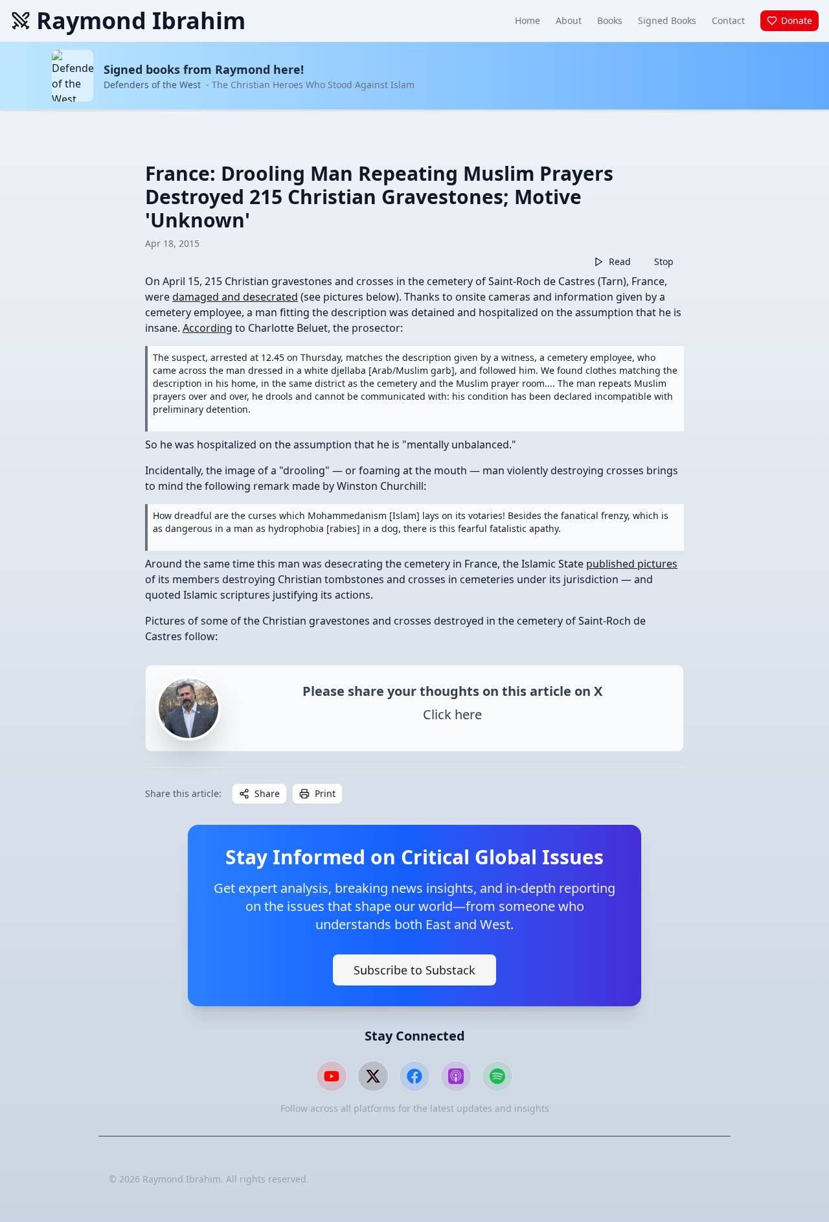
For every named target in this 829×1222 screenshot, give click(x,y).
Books (609, 20)
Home (527, 20)
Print (325, 793)
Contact (728, 20)
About (569, 20)
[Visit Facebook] (414, 1076)
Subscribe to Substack (414, 970)
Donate (796, 20)
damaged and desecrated (235, 297)
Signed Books (667, 20)
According (208, 328)
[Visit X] (373, 1076)
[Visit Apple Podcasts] (455, 1076)
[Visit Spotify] (497, 1076)
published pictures (631, 564)
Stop (664, 261)
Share (267, 793)
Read (620, 261)
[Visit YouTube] (331, 1076)
